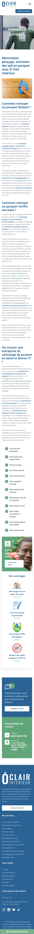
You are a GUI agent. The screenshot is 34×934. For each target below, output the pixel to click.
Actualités (5, 882)
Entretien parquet (17, 476)
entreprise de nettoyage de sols (14, 278)
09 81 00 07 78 (19, 736)
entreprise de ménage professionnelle (16, 381)
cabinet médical (17, 273)
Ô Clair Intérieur (15, 922)
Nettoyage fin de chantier (16, 490)
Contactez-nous (23, 11)
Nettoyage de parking (15, 482)
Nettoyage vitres (16, 530)
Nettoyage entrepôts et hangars (14, 514)
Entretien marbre (16, 470)
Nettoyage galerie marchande (17, 523)
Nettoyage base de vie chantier (17, 498)
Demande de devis (17, 709)
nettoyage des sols (22, 180)
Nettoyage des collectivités (15, 458)
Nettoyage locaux (17, 506)
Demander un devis (17, 931)
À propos (5, 869)
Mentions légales (8, 886)
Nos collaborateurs (9, 873)
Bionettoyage (15, 465)
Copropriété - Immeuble (15, 449)
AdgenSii (22, 924)
